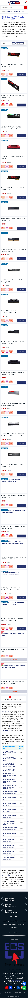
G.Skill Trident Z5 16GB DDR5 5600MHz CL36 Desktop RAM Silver (13, 558)
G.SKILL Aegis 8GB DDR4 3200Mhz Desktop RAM (12, 65)
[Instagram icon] (22, 987)
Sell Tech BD (5, 711)
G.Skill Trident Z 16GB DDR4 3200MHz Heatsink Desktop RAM (13, 404)
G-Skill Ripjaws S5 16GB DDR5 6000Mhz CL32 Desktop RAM (13, 250)
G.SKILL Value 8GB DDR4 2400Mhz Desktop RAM (12, 465)
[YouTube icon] (6, 987)
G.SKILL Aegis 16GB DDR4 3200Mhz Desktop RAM (12, 188)
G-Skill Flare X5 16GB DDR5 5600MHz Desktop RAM (13, 219)
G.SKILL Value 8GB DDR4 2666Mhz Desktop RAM (12, 281)
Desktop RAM (17, 11)
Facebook (11, 727)
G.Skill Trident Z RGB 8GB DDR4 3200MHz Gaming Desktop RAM (11, 127)
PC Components (8, 11)
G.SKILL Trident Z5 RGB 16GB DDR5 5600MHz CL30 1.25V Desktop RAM (12, 435)
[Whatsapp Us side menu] (24, 988)
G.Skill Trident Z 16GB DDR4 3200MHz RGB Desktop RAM (13, 527)
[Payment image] (14, 936)
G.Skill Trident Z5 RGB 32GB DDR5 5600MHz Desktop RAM (12, 619)
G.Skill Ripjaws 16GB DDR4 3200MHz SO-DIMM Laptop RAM (12, 682)
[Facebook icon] (10, 987)
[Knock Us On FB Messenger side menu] (24, 984)
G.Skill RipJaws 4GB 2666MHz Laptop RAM (12, 650)
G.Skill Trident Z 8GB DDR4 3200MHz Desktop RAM (12, 96)
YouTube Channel (7, 730)
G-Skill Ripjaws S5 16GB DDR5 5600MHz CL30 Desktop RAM (10, 589)
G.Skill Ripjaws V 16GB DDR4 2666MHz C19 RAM (13, 158)
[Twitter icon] (14, 987)
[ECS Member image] (14, 954)
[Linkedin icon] (18, 987)
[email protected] (16, 980)
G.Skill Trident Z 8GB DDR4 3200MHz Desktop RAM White (12, 342)
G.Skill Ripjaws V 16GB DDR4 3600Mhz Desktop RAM (13, 496)
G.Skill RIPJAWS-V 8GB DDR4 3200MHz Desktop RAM (10, 311)
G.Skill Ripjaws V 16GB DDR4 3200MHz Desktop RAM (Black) (13, 373)
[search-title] (25, 7)
